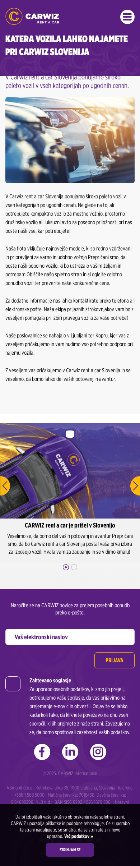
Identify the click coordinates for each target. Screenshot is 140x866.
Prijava (114, 660)
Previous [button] (5, 486)
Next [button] (135, 486)
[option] (70, 493)
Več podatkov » (78, 836)
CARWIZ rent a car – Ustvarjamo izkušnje (32, 16)
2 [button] (74, 567)
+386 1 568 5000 (29, 795)
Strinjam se (70, 849)
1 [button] (66, 567)
